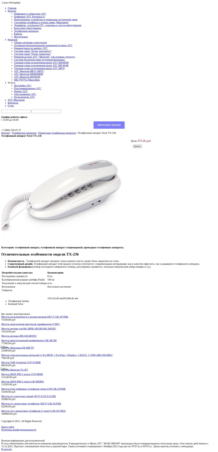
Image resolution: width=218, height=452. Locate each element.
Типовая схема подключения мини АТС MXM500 (41, 62)
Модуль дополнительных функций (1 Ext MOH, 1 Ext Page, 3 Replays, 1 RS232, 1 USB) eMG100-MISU (57, 355)
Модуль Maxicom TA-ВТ (14, 369)
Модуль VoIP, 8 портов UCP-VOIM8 (21, 362)
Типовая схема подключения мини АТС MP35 (39, 68)
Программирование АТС (27, 88)
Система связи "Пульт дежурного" (33, 51)
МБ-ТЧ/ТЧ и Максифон (27, 79)
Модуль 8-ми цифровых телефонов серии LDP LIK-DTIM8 (33, 389)
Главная (12, 8)
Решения (12, 39)
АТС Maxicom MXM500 (27, 77)
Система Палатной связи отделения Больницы (39, 59)
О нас (11, 105)
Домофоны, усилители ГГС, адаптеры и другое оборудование (47, 25)
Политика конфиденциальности (18, 429)
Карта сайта (7, 427)
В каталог (6, 449)
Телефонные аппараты (26, 31)
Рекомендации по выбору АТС (31, 48)
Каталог (12, 11)
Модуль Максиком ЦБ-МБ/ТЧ (17, 347)
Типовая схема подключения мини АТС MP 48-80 (41, 65)
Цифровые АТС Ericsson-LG (29, 16)
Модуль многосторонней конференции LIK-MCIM (28, 340)
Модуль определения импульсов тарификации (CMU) (30, 324)
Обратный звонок (109, 125)
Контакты (13, 102)
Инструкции (21, 36)
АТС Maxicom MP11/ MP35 (29, 71)
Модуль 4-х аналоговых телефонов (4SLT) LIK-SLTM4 (31, 403)
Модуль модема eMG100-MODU (19, 336)
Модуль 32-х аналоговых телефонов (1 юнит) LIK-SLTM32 (33, 411)
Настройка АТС (22, 85)
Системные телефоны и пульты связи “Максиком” (41, 22)
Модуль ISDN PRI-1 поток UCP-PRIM (22, 374)
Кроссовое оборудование (27, 28)
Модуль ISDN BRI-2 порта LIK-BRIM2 (22, 381)
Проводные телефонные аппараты (57, 133)
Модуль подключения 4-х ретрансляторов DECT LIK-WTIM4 (34, 316)
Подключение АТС (24, 97)
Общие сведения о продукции (30, 42)
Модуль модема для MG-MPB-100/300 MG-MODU (28, 328)
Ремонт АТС (21, 91)
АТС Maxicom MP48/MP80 (28, 74)
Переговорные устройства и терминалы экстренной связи (45, 19)
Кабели (18, 34)
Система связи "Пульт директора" (32, 54)
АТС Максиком (16, 100)
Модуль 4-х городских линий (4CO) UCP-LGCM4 (28, 396)
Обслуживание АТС (25, 94)
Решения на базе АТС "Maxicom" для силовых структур (44, 57)
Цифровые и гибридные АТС (30, 13)
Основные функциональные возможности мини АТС (43, 45)
